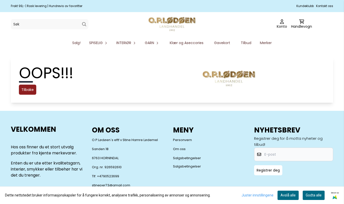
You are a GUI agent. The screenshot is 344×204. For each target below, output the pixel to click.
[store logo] (172, 24)
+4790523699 (108, 176)
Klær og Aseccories (186, 42)
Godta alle (314, 195)
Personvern (182, 140)
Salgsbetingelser (187, 158)
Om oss (179, 149)
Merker (266, 42)
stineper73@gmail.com (111, 185)
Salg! (76, 42)
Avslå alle (288, 195)
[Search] (84, 24)
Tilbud (246, 42)
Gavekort (222, 42)
